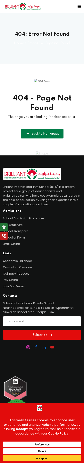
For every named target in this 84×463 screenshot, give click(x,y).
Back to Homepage (45, 133)
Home (19, 43)
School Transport (15, 231)
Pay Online (10, 280)
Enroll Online (11, 244)
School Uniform (14, 237)
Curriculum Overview (17, 267)
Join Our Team (13, 286)
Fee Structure (13, 225)
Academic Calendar (17, 261)
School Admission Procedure (23, 218)
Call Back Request (16, 273)
